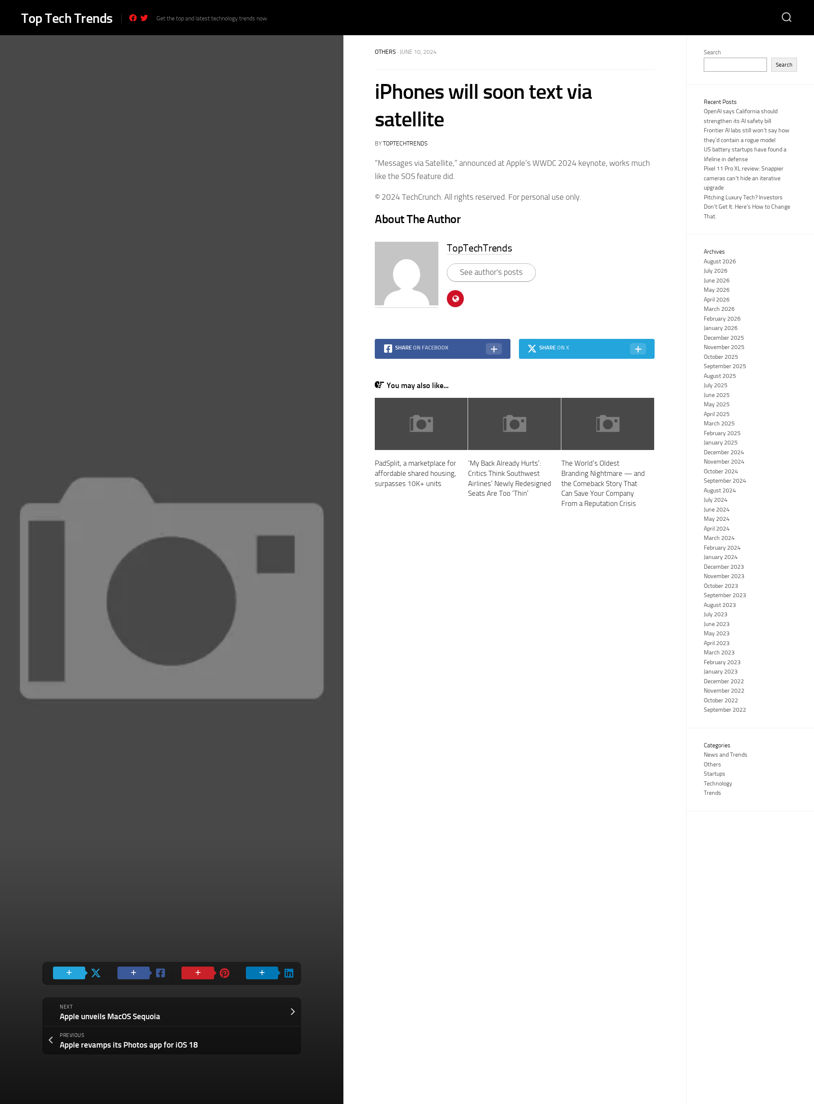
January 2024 (721, 557)
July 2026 (716, 270)
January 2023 (721, 671)
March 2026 (719, 309)
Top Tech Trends (67, 18)
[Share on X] (75, 973)
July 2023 (716, 614)
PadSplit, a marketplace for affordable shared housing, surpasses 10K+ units (415, 473)
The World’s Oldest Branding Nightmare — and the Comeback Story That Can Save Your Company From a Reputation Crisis (603, 483)
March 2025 (719, 423)
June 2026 (717, 280)
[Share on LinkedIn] (268, 973)
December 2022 (724, 681)
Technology (718, 783)
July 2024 (716, 499)
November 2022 (724, 690)
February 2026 (722, 318)
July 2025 (716, 385)
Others (385, 52)
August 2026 (720, 261)
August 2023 (720, 605)
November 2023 (724, 576)
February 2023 (722, 662)
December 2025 (724, 337)
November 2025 (724, 347)
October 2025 (721, 357)
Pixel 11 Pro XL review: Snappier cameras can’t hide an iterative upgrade (743, 178)
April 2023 (717, 643)
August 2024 (720, 490)
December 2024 (724, 452)
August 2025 (720, 376)
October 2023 (721, 586)
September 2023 (725, 595)
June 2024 (717, 509)
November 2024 (724, 461)
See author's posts (491, 272)
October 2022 (721, 700)
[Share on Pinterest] (204, 973)
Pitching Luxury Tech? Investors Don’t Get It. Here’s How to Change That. (747, 207)
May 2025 (717, 404)
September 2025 (725, 366)
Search (712, 52)
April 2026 (717, 299)
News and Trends (725, 754)
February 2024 (722, 547)
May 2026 (717, 289)
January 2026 (721, 328)
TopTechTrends (405, 143)
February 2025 (722, 433)
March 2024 (719, 538)
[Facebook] (133, 18)
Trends (712, 793)
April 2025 (717, 414)
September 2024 (725, 480)
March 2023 (719, 652)
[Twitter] (144, 18)
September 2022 (725, 709)
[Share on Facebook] (139, 973)
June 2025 (717, 395)
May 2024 (717, 519)
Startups (714, 773)
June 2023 (717, 624)
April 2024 (717, 528)
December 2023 (724, 566)
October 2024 (721, 471)
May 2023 (717, 633)
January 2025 (721, 442)
